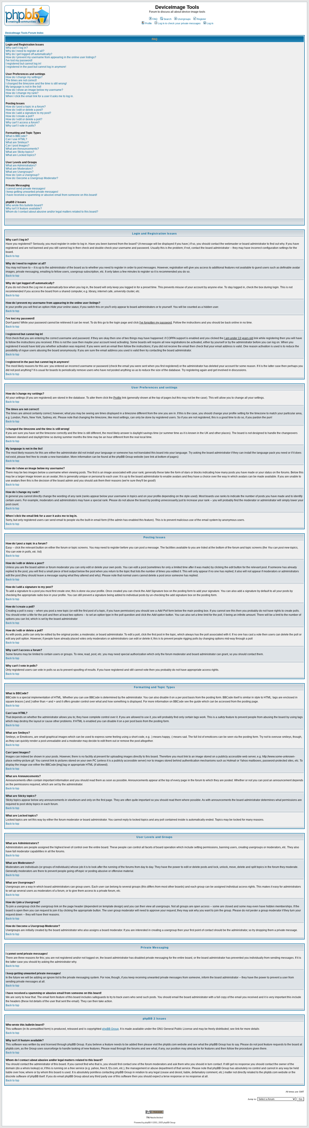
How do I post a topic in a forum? (26, 106)
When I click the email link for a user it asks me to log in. (40, 96)
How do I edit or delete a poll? (24, 119)
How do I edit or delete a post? (24, 109)
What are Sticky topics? (20, 151)
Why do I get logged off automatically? (29, 54)
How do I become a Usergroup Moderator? (32, 178)
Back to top (12, 256)
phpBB (148, 1122)
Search (167, 19)
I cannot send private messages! (25, 188)
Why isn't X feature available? (24, 208)
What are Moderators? (19, 168)
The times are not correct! (21, 80)
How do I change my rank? (22, 93)
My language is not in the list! (23, 86)
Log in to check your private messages (179, 23)
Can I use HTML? (16, 139)
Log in (210, 23)
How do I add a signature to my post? (28, 113)
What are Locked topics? (21, 155)
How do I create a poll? (20, 116)
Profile (148, 23)
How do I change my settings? (24, 77)
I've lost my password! (19, 60)
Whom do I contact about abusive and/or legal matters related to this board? (52, 211)
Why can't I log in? (17, 47)
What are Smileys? (17, 142)
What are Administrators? (21, 165)
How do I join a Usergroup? (22, 175)
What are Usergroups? (19, 171)
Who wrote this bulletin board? (24, 205)
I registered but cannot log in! (23, 63)
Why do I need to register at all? (25, 51)
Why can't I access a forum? (23, 122)
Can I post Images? (17, 145)
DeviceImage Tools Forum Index (24, 32)
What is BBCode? (16, 136)
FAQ (154, 19)
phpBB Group (110, 1028)
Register (201, 19)
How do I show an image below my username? (34, 89)
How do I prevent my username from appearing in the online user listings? (51, 57)
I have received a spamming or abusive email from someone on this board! (51, 194)
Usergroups (184, 19)
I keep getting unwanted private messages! (32, 191)
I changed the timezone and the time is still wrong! (36, 83)
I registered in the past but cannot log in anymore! (36, 66)
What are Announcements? (22, 148)
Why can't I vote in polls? (21, 125)
